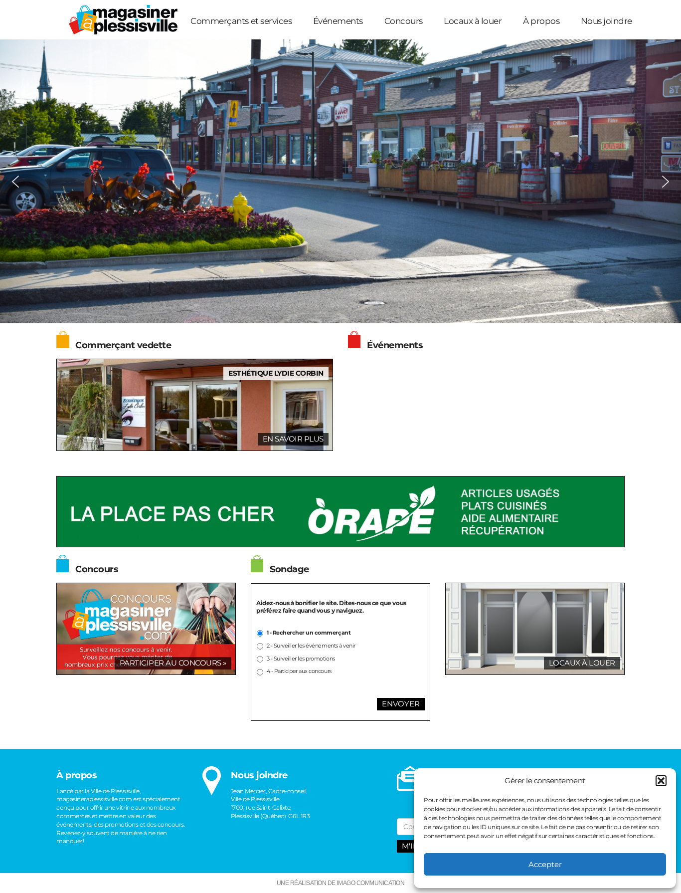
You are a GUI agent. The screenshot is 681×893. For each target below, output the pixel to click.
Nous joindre (606, 21)
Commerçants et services (241, 21)
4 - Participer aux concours (299, 671)
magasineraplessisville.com (94, 799)
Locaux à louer (473, 21)
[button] (661, 781)
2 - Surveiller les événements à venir (311, 646)
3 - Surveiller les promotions (301, 659)
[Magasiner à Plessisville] (119, 19)
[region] (340, 181)
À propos (541, 21)
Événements (338, 21)
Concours (403, 21)
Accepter (545, 864)
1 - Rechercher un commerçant (309, 633)
